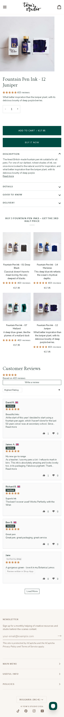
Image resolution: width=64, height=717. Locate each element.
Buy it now (32, 142)
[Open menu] (8, 7)
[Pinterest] (25, 711)
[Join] (58, 636)
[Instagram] (34, 711)
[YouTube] (42, 711)
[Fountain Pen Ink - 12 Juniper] (47, 307)
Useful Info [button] (11, 674)
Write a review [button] (32, 382)
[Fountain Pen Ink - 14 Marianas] (47, 246)
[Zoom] (6, 65)
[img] (32, 409)
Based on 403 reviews (14, 378)
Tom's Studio (30, 706)
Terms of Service (29, 646)
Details (8, 186)
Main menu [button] (10, 664)
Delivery (9, 203)
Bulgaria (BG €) (29, 699)
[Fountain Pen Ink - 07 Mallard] (17, 307)
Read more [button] (11, 427)
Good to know (12, 194)
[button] (10, 92)
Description (11, 154)
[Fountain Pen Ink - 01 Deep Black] (17, 246)
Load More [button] (32, 591)
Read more (8, 176)
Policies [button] (8, 684)
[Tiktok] (18, 711)
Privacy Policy (10, 646)
